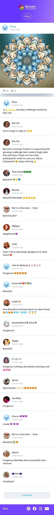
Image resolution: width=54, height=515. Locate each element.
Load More (27, 495)
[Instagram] (40, 508)
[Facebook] (35, 508)
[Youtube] (47, 508)
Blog (27, 16)
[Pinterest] (28, 508)
